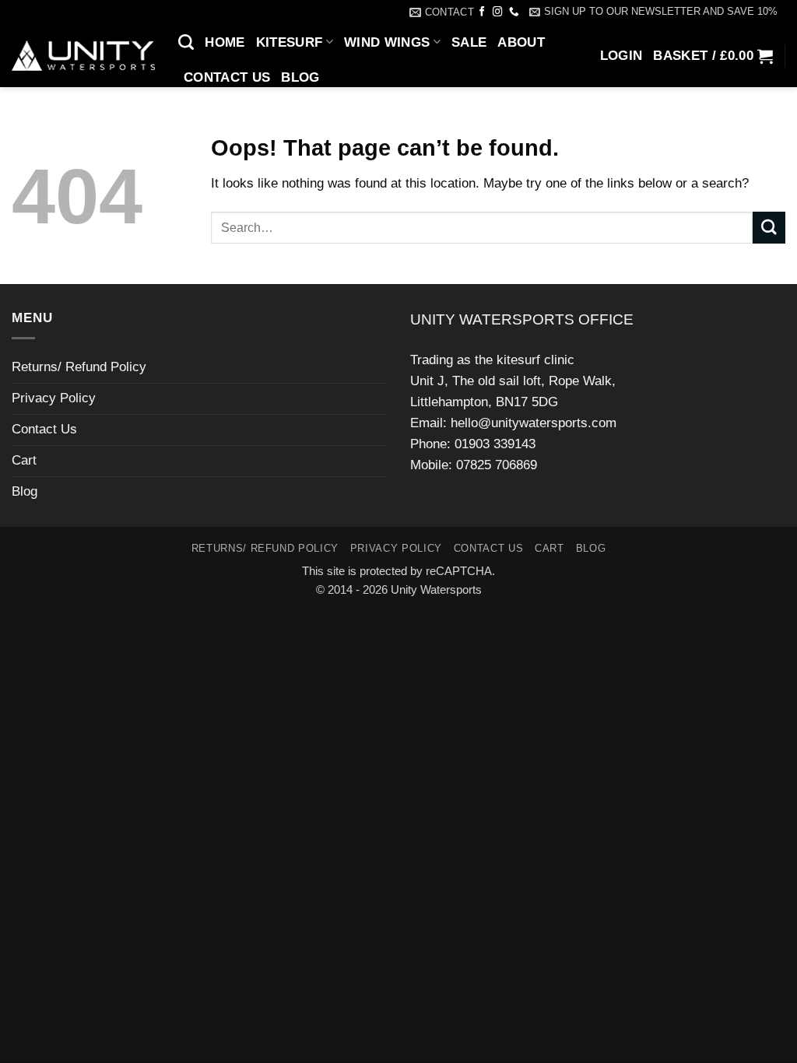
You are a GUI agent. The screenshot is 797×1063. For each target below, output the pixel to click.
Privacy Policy (54, 398)
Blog (300, 77)
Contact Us (227, 77)
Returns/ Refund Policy (79, 367)
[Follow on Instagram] (498, 12)
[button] (653, 12)
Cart (24, 460)
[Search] (186, 42)
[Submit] (769, 228)
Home (224, 42)
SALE (468, 42)
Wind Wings (387, 42)
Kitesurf (289, 42)
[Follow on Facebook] (482, 12)
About (521, 42)
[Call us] (514, 12)
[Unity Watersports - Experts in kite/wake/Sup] (83, 56)
